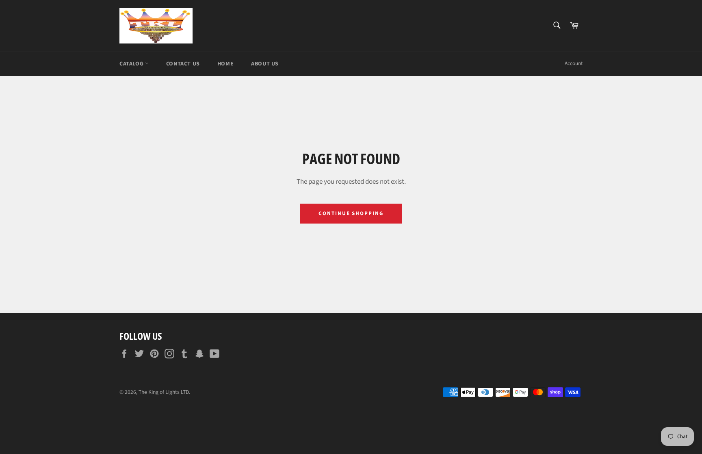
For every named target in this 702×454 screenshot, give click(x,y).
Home (225, 64)
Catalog (132, 64)
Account (574, 63)
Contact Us (183, 64)
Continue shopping (351, 213)
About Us (265, 64)
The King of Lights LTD (164, 392)
